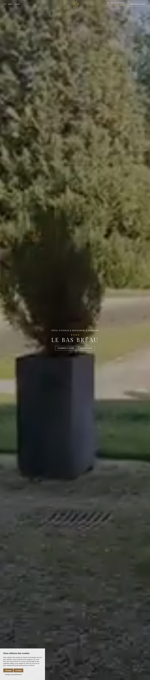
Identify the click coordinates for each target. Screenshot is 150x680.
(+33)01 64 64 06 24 (116, 5)
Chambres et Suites (65, 348)
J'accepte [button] (8, 670)
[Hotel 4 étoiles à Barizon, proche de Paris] (75, 4)
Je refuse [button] (18, 670)
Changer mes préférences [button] (13, 674)
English (17, 4)
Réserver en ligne (137, 4)
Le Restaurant (86, 348)
